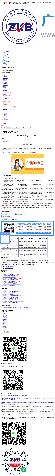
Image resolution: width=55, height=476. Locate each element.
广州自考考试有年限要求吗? (10, 285)
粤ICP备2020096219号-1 (33, 411)
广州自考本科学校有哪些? (9, 279)
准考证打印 (6, 97)
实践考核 (5, 323)
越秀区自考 (6, 113)
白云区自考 (6, 117)
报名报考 (5, 78)
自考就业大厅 (6, 94)
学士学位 (5, 325)
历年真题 (5, 313)
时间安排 (5, 327)
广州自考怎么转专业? (10, 266)
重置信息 (9, 217)
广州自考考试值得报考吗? (9, 277)
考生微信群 (6, 98)
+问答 (31, 144)
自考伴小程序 (6, 102)
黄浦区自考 (6, 118)
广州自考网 (8, 128)
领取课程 (21, 241)
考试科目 (5, 326)
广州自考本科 (31, 402)
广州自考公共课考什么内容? (10, 274)
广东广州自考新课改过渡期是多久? (11, 278)
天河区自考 (6, 115)
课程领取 (5, 85)
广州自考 (3, 402)
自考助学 (5, 87)
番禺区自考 (6, 119)
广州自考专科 (38, 402)
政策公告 (5, 86)
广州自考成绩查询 (25, 307)
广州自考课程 (15, 402)
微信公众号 (6, 99)
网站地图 (50, 402)
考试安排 (5, 79)
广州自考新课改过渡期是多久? (10, 281)
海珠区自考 (6, 114)
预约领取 (44, 241)
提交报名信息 (3, 217)
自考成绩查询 (6, 95)
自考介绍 (5, 315)
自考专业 (5, 80)
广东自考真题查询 (16, 307)
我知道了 (27, 143)
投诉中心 (50, 411)
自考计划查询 (6, 101)
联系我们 (45, 402)
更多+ (5, 120)
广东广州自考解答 (16, 128)
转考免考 (5, 316)
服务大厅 (5, 104)
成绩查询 (5, 318)
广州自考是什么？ (9, 268)
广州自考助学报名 (7, 307)
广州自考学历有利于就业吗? (10, 282)
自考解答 (5, 83)
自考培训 (2, 125)
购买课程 (21, 245)
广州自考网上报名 (7, 92)
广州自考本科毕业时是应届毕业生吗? (12, 284)
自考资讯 (5, 76)
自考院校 (5, 82)
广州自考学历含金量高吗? (9, 275)
